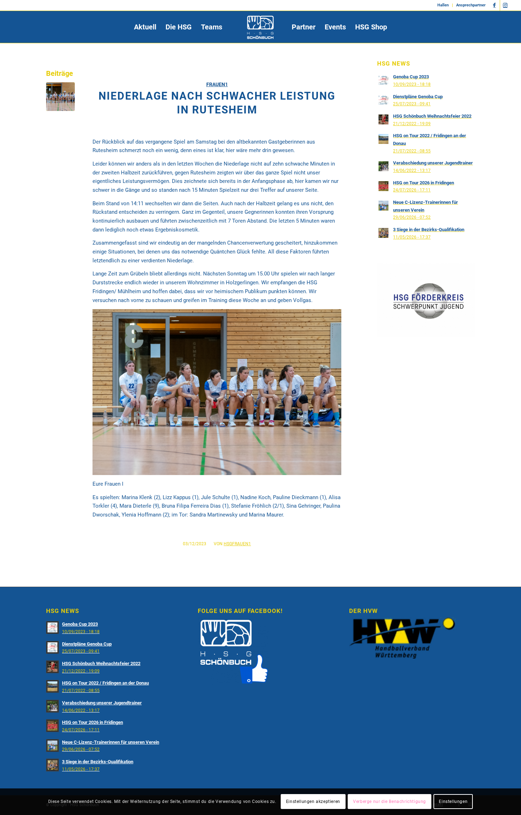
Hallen (443, 5)
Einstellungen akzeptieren (313, 801)
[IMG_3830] (60, 96)
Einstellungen (453, 801)
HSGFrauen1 (237, 543)
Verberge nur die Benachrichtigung (389, 801)
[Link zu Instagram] (505, 5)
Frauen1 (217, 84)
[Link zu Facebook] (494, 5)
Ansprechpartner (471, 5)
